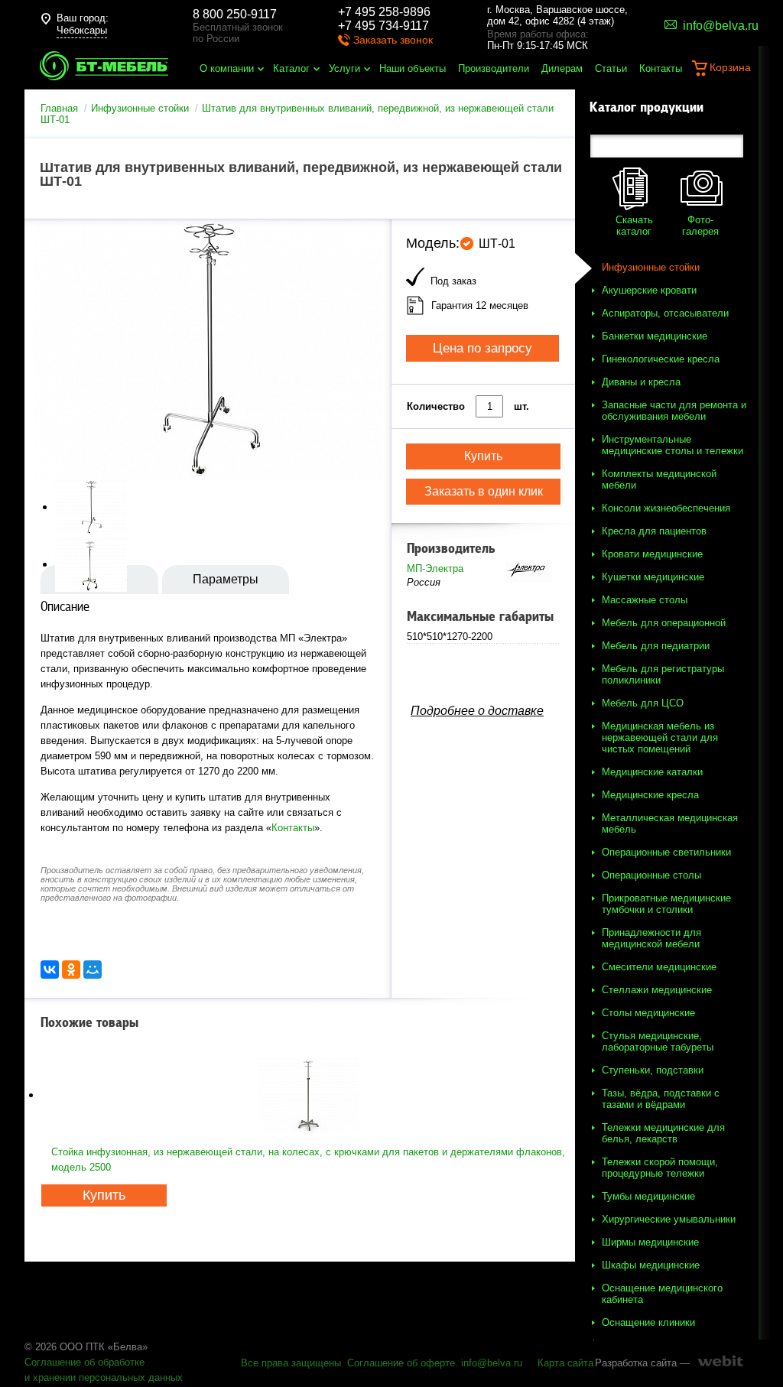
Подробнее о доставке (477, 710)
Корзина (730, 67)
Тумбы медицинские (648, 1196)
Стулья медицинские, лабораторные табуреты (657, 1041)
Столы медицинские (648, 1012)
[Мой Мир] (92, 969)
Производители (493, 68)
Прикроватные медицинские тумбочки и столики (666, 903)
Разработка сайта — (642, 1363)
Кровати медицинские (652, 554)
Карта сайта (565, 1363)
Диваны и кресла (641, 382)
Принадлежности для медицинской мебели (651, 938)
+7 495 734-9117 (383, 25)
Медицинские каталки (652, 772)
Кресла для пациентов (654, 531)
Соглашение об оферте (401, 1363)
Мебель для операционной (664, 623)
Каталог (291, 68)
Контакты (660, 68)
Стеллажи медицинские (657, 990)
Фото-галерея (700, 225)
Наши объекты (412, 68)
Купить (104, 1195)
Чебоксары (82, 30)
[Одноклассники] (71, 969)
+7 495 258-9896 (384, 11)
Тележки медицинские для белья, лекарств (663, 1133)
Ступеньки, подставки (652, 1070)
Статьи (611, 68)
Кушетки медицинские (653, 577)
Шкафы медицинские (651, 1265)
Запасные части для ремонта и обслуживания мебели (674, 410)
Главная (59, 108)
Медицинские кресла (650, 795)
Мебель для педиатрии (656, 645)
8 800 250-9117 (235, 14)
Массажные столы (644, 600)
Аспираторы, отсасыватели (665, 313)
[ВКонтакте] (50, 969)
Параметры (225, 579)
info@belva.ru (491, 1363)
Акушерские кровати (649, 290)
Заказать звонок (393, 40)
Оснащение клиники (648, 1322)
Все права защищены (291, 1363)
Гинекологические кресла (661, 359)
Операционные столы (651, 875)
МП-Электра (435, 568)
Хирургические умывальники (669, 1219)
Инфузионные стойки (140, 108)
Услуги (344, 68)
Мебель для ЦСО (643, 703)
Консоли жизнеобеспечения (666, 508)
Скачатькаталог (634, 225)
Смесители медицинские (659, 967)
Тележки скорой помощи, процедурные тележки (660, 1167)
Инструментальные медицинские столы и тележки (672, 445)
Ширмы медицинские (650, 1242)
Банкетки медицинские (654, 336)
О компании (227, 68)
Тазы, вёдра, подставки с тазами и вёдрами (661, 1098)
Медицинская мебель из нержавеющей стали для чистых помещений (660, 737)
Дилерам (562, 68)
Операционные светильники (666, 852)
